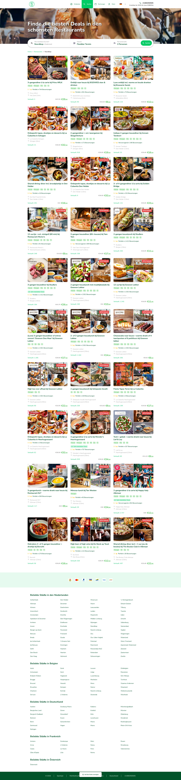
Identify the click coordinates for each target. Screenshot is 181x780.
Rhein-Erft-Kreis (126, 725)
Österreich (33, 765)
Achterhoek (34, 600)
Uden (122, 615)
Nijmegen (93, 622)
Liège (92, 672)
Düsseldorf (64, 714)
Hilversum (94, 600)
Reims (92, 753)
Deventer (63, 604)
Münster (123, 710)
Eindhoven (63, 622)
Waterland (124, 637)
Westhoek (124, 695)
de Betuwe (34, 645)
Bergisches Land (35, 710)
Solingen (33, 729)
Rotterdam (94, 653)
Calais (32, 749)
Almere (32, 607)
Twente (123, 611)
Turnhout (124, 680)
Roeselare (124, 672)
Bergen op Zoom (35, 630)
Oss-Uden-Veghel (96, 637)
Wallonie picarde (126, 691)
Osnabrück (124, 718)
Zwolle (123, 656)
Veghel (123, 630)
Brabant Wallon (35, 676)
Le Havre (63, 749)
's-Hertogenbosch (127, 600)
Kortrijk (62, 691)
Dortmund (33, 725)
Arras (32, 745)
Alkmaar (33, 604)
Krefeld (92, 710)
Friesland (63, 634)
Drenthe (63, 615)
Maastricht (94, 615)
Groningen (63, 645)
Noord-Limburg (95, 630)
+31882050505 (130, 776)
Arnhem (33, 622)
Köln (92, 714)
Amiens (32, 741)
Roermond (94, 645)
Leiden (92, 611)
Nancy (92, 745)
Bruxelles (33, 687)
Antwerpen (34, 672)
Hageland (63, 676)
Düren (62, 710)
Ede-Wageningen (66, 619)
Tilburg (123, 607)
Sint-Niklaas (125, 676)
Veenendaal (125, 626)
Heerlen (63, 653)
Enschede (63, 626)
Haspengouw (64, 680)
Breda (32, 637)
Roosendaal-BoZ (96, 649)
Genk (62, 668)
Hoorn (92, 604)
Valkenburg (124, 622)
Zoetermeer (125, 653)
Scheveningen (95, 656)
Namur (92, 687)
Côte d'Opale (34, 753)
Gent (62, 672)
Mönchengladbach (127, 707)
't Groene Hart (65, 641)
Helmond (63, 656)
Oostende (93, 695)
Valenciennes (125, 749)
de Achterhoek (35, 641)
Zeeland (123, 649)
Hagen (62, 725)
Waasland (124, 687)
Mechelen (93, 680)
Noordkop (93, 626)
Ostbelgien (124, 668)
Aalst (32, 668)
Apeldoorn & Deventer (38, 619)
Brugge (32, 680)
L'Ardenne (63, 695)
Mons (92, 683)
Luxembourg (94, 676)
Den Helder (64, 600)
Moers (92, 722)
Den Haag (33, 656)
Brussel (32, 683)
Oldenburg (124, 714)
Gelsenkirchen (65, 722)
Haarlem (63, 649)
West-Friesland (126, 641)
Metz (92, 741)
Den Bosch (34, 653)
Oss (91, 634)
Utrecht (123, 619)
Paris (92, 749)
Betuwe (33, 634)
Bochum (33, 718)
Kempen (63, 687)
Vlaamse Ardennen (127, 683)
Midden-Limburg (96, 619)
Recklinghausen (126, 722)
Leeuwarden (94, 607)
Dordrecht (63, 611)
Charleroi (33, 691)
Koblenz (93, 707)
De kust (32, 695)
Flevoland (63, 630)
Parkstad (93, 641)
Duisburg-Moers (66, 707)
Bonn (32, 722)
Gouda (62, 637)
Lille (61, 753)
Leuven (92, 668)
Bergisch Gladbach (36, 714)
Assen (32, 626)
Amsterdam (34, 615)
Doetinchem (64, 607)
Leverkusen (94, 718)
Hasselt (63, 683)
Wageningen (125, 634)
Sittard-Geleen (126, 604)
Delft (32, 649)
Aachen (32, 707)
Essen (62, 718)
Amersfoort (34, 611)
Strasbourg (124, 745)
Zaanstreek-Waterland (128, 645)
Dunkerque (64, 741)
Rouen (123, 741)
